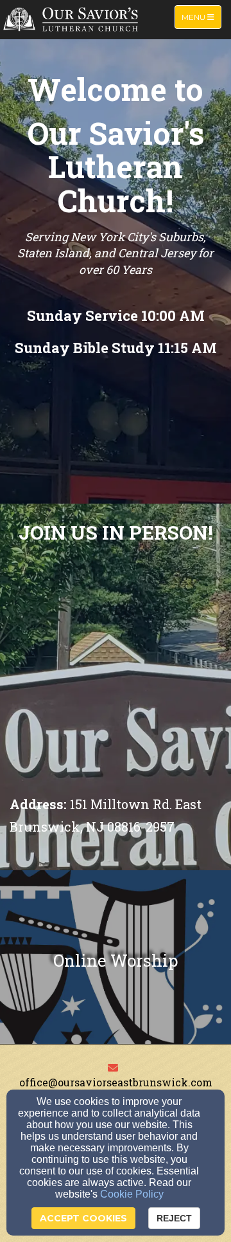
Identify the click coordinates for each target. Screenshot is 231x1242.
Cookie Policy (132, 1194)
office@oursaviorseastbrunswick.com (115, 1082)
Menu (201, 17)
